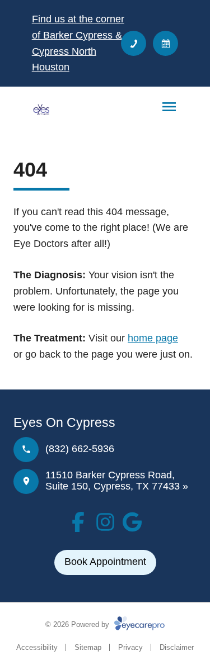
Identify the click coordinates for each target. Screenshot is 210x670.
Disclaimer (177, 647)
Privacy (130, 647)
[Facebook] (78, 522)
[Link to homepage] (40, 109)
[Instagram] (105, 522)
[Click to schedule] (165, 43)
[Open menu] (169, 107)
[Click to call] (133, 43)
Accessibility (37, 647)
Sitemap (87, 647)
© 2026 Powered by (78, 624)
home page (153, 338)
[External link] (132, 522)
